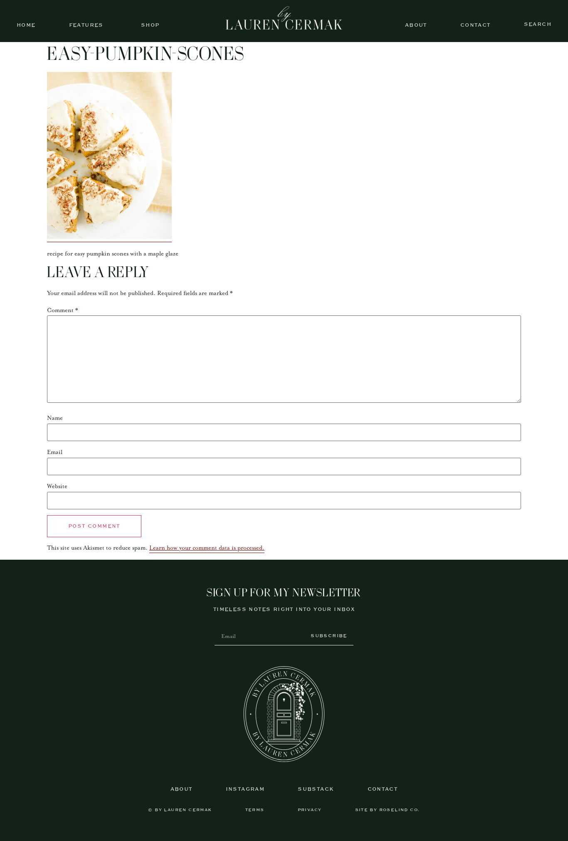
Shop (150, 25)
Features (86, 25)
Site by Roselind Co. (387, 810)
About (416, 25)
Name (55, 418)
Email (54, 452)
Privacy (310, 810)
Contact (475, 25)
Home (26, 25)
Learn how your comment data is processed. (206, 548)
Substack (316, 789)
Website (57, 486)
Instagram (245, 789)
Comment (62, 310)
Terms (254, 810)
